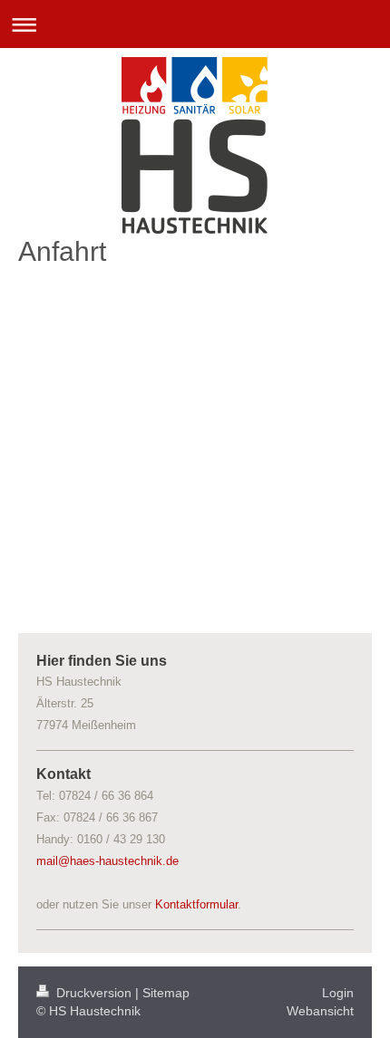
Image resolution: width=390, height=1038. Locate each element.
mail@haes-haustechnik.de (107, 861)
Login (338, 992)
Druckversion (94, 992)
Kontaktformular (196, 904)
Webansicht (320, 1011)
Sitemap (166, 992)
